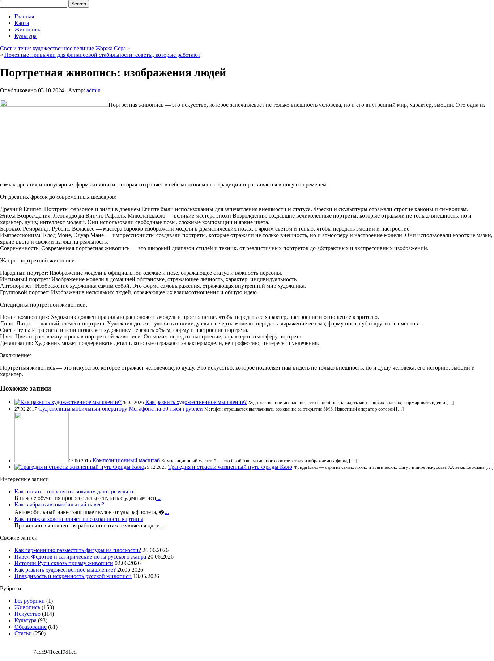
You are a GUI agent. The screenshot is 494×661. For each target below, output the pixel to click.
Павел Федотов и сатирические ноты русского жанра (80, 556)
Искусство (27, 614)
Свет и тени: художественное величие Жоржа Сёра (63, 48)
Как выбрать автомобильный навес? (59, 504)
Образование (30, 627)
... (158, 498)
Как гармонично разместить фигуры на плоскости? (77, 550)
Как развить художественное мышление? (196, 402)
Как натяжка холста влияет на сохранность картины (78, 519)
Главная (24, 16)
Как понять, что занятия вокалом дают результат (74, 491)
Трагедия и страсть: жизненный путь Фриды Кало (230, 467)
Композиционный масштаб (126, 460)
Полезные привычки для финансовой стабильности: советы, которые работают (102, 55)
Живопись (27, 29)
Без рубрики (29, 601)
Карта (21, 23)
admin (93, 90)
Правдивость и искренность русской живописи (73, 576)
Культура (25, 36)
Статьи (23, 633)
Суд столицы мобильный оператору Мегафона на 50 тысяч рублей (120, 408)
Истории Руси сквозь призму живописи (63, 563)
